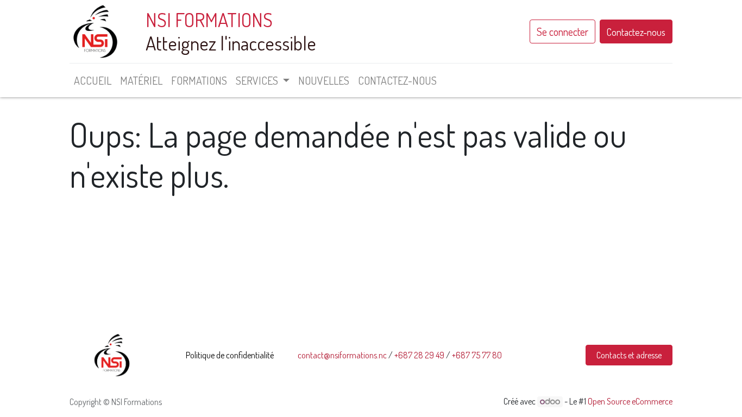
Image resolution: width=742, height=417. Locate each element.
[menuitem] (93, 80)
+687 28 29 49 (419, 355)
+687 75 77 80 (477, 355)
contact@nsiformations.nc (342, 355)
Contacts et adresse (629, 355)
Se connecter (562, 31)
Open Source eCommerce (630, 401)
